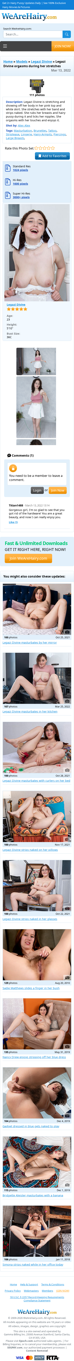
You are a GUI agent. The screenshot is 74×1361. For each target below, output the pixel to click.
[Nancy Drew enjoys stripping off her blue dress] (37, 1024)
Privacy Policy (13, 1290)
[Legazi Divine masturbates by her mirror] (37, 609)
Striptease (12, 134)
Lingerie (26, 134)
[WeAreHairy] (37, 1312)
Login (37, 490)
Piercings (59, 134)
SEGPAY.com (14, 1347)
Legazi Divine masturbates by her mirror (30, 642)
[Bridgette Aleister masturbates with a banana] (37, 1162)
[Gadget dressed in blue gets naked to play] (37, 1093)
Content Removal (37, 1350)
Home (8, 61)
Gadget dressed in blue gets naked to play (31, 1126)
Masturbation (23, 130)
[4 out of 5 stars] (49, 148)
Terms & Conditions (52, 1284)
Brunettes (40, 130)
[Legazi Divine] (37, 253)
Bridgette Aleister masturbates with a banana (33, 1195)
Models (21, 61)
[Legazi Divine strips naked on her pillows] (37, 816)
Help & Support (29, 1284)
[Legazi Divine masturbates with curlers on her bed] (37, 747)
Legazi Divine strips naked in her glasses (30, 919)
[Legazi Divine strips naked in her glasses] (37, 885)
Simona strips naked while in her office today (33, 1264)
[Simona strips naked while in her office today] (37, 1231)
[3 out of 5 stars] (44, 148)
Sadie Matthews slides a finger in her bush (31, 988)
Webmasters (31, 1290)
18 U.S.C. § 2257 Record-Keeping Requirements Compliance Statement (37, 1298)
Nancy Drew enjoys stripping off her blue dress (34, 1057)
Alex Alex (24, 125)
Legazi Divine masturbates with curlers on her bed (36, 780)
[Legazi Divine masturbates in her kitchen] (37, 678)
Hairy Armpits (43, 134)
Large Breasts (15, 138)
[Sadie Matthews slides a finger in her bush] (37, 955)
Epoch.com (26, 1341)
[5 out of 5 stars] (53, 148)
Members (47, 1290)
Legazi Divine (41, 61)
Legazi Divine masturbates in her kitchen (30, 711)
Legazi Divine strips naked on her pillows (30, 850)
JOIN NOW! (63, 46)
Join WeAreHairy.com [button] (28, 558)
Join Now (57, 490)
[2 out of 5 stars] (40, 148)
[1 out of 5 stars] (36, 148)
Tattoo (52, 130)
